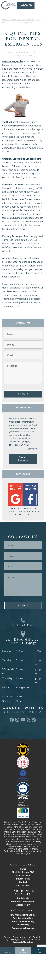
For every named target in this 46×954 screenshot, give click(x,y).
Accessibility (23, 925)
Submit (23, 394)
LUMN (12, 939)
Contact (23, 882)
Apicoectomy (23, 905)
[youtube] (23, 720)
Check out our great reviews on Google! (23, 511)
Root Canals (23, 898)
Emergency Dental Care (22, 52)
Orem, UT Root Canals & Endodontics (18, 20)
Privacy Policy (23, 879)
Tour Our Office (23, 875)
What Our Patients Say (23, 921)
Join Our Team (23, 885)
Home (23, 869)
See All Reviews (23, 459)
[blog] (34, 721)
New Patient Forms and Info (23, 915)
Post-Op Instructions (23, 918)
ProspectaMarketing (23, 942)
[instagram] (17, 721)
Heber (21, 851)
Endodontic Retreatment (23, 901)
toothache (16, 125)
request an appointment (26, 5)
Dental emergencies (12, 61)
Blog (38, 20)
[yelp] (28, 722)
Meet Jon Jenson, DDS (23, 872)
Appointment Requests (23, 928)
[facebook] (12, 721)
